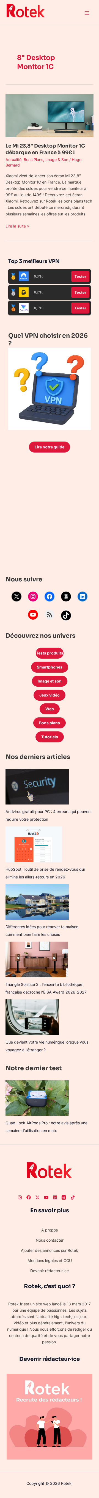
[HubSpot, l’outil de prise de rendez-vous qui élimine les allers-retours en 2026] (34, 844)
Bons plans (49, 722)
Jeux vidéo (49, 695)
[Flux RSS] (49, 615)
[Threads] (66, 596)
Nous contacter (50, 1240)
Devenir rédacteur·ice (49, 1270)
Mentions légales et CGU (50, 1260)
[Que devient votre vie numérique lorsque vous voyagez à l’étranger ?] (32, 1017)
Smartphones (49, 667)
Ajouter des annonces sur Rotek (49, 1250)
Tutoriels (49, 736)
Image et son (50, 681)
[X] (16, 596)
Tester (80, 276)
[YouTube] (33, 615)
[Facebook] (49, 596)
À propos (49, 1230)
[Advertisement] (49, 515)
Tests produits (49, 653)
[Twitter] (37, 1197)
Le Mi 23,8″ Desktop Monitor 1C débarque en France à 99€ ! (45, 149)
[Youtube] (46, 1197)
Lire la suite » (17, 225)
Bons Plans (33, 159)
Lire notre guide (49, 447)
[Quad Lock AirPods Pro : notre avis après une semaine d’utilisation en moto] (37, 1098)
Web (49, 708)
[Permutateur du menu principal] (86, 13)
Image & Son (56, 159)
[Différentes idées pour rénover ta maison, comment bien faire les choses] (37, 902)
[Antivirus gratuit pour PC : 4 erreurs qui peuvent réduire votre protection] (37, 787)
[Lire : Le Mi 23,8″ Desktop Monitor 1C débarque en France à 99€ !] (50, 115)
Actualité (13, 159)
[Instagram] (33, 596)
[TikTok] (66, 615)
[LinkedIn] (82, 596)
